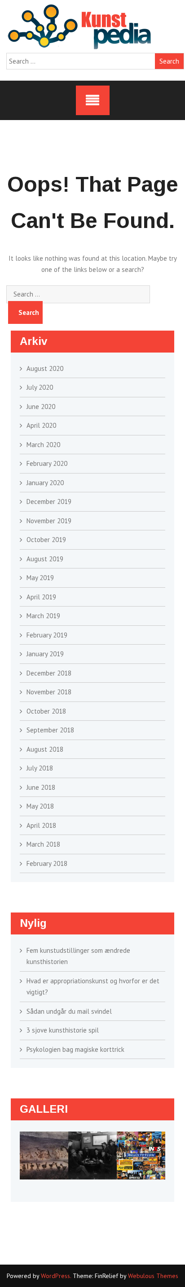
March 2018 (43, 844)
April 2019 (41, 597)
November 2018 (48, 692)
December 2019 (48, 501)
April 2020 (41, 425)
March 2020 (43, 444)
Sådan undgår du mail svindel (69, 1011)
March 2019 (43, 615)
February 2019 (46, 635)
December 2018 (48, 673)
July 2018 (39, 768)
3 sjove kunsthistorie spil (62, 1030)
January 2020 (45, 482)
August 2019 (44, 559)
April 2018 (41, 825)
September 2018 (50, 730)
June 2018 (40, 787)
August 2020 (44, 368)
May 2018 (40, 806)
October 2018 (46, 711)
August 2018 (44, 749)
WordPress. (56, 1276)
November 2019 (48, 521)
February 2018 (46, 863)
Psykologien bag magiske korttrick (75, 1049)
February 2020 (46, 463)
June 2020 (40, 406)
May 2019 (40, 577)
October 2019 (46, 539)
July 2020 (39, 387)
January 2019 (45, 654)
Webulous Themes (153, 1276)
